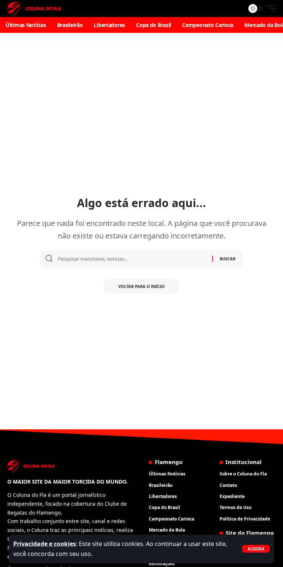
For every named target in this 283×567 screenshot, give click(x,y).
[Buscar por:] (132, 259)
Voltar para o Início (141, 286)
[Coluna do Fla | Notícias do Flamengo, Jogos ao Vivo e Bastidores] (34, 8)
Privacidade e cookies (44, 544)
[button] (256, 549)
